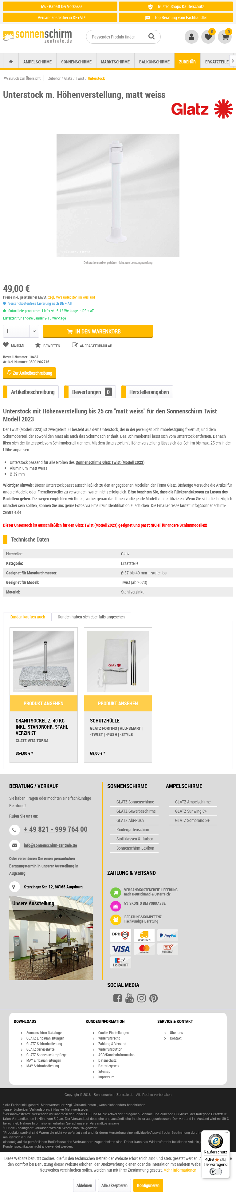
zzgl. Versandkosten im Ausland (71, 297)
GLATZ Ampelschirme (192, 802)
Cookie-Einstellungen (113, 1032)
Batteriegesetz (108, 1065)
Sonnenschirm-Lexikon (135, 848)
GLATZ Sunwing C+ (191, 811)
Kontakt (175, 1038)
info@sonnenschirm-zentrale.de (50, 845)
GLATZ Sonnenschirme (135, 802)
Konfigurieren (148, 1185)
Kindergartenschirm (132, 829)
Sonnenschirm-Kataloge (43, 1032)
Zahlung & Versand (111, 1043)
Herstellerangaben (149, 392)
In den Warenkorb (97, 331)
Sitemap (103, 1071)
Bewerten (51, 345)
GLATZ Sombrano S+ (192, 820)
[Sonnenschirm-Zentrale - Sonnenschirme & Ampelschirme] (37, 37)
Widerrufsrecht (108, 1038)
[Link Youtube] (129, 998)
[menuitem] (123, 37)
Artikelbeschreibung (33, 392)
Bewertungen (91, 392)
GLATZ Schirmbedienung (44, 1043)
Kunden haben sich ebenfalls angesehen (91, 617)
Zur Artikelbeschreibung (32, 373)
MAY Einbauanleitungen (43, 1060)
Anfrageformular (95, 345)
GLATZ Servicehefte (40, 1049)
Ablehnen (84, 1185)
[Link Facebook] (117, 998)
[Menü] (226, 1134)
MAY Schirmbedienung (42, 1065)
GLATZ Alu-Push (130, 820)
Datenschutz (106, 1060)
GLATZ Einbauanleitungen (45, 1038)
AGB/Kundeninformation (116, 1054)
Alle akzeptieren (114, 1185)
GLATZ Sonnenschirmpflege (46, 1054)
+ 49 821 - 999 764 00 (56, 829)
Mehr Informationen (179, 1170)
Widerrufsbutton (109, 1049)
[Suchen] (151, 36)
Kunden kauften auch (27, 617)
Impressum (105, 1076)
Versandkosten (85, 1105)
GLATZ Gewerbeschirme (135, 811)
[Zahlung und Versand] (156, 949)
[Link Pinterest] (153, 998)
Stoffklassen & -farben (134, 839)
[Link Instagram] (141, 998)
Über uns (176, 1032)
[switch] (216, 1171)
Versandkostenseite (104, 1123)
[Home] (11, 61)
